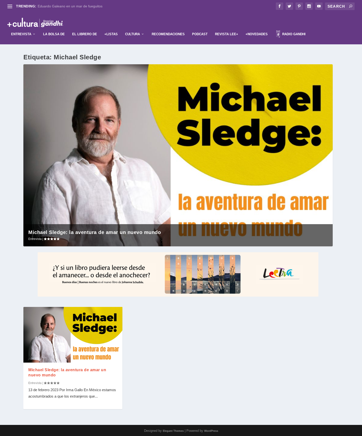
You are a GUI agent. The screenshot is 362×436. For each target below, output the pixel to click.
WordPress (211, 430)
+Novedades (257, 34)
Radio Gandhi (293, 34)
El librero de (84, 34)
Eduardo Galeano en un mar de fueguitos (70, 6)
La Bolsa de (54, 34)
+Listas (111, 34)
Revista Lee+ (226, 34)
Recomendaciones (168, 34)
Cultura (132, 34)
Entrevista (21, 34)
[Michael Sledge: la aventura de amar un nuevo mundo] (72, 335)
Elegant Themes (173, 430)
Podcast (200, 34)
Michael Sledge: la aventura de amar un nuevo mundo (94, 232)
